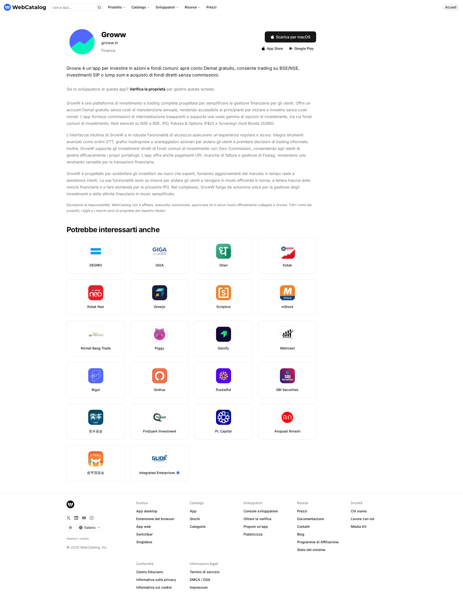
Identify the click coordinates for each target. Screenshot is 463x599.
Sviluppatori (165, 7)
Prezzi (211, 7)
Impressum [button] (199, 587)
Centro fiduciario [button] (149, 572)
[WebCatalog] (70, 504)
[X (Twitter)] (68, 518)
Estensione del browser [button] (155, 519)
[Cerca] (99, 7)
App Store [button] (275, 48)
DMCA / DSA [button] (200, 580)
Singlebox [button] (144, 542)
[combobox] (89, 527)
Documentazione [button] (310, 519)
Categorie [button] (197, 526)
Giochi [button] (195, 519)
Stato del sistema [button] (311, 550)
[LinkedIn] (76, 518)
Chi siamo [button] (359, 511)
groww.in (109, 42)
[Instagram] (92, 518)
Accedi (450, 7)
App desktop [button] (146, 511)
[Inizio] (25, 7)
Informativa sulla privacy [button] (156, 580)
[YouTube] (84, 518)
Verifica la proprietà (147, 89)
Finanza (108, 50)
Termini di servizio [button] (204, 572)
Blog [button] (300, 534)
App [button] (193, 511)
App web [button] (143, 526)
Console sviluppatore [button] (261, 511)
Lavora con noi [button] (362, 519)
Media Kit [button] (359, 526)
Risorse (191, 7)
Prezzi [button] (302, 511)
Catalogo (138, 7)
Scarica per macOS (293, 37)
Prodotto (115, 7)
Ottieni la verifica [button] (257, 519)
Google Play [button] (304, 48)
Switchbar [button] (144, 534)
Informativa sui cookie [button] (154, 587)
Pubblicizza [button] (253, 534)
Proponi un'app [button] (256, 526)
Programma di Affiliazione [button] (318, 542)
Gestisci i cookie (78, 538)
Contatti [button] (303, 526)
